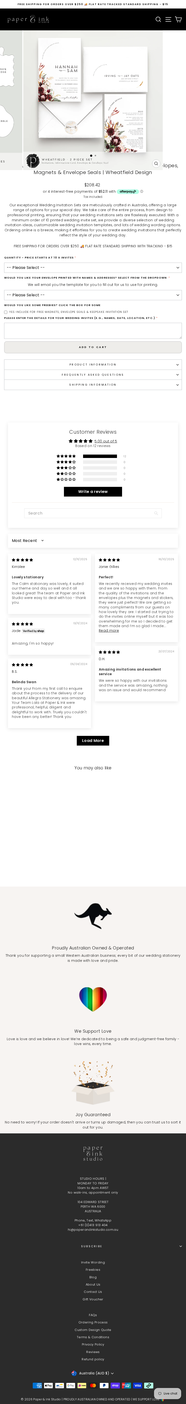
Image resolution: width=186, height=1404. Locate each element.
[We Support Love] (93, 999)
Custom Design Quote (93, 1330)
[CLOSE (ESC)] (93, 90)
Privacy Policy (93, 1344)
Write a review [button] (93, 491)
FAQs (93, 1315)
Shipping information (92, 385)
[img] (22, 560)
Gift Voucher (93, 1299)
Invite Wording (93, 1262)
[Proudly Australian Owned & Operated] (93, 916)
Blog (93, 1277)
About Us (93, 1284)
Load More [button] (93, 740)
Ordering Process (93, 1322)
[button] (67, 456)
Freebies (93, 1270)
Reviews (93, 1352)
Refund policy (93, 1359)
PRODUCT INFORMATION (93, 364)
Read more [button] (109, 630)
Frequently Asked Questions (93, 375)
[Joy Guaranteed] (93, 1083)
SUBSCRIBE (92, 1246)
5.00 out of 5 (105, 441)
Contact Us (93, 1292)
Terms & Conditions (93, 1337)
